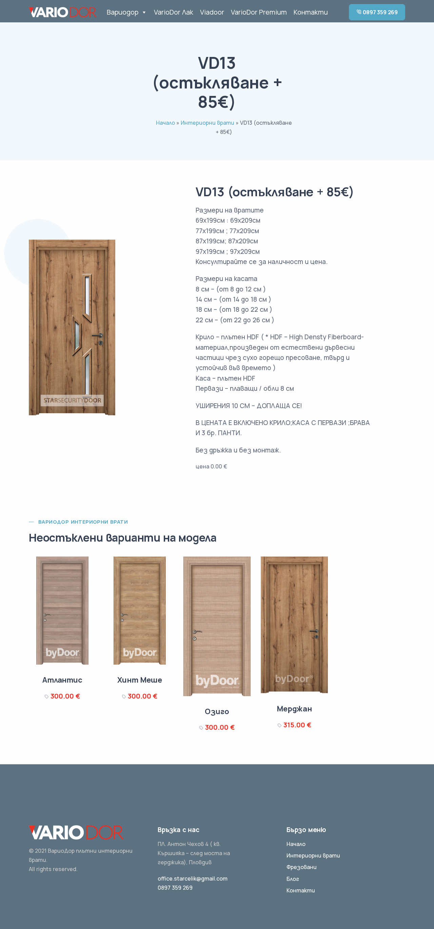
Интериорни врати (207, 122)
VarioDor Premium (259, 12)
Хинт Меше (139, 680)
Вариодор (122, 12)
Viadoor (212, 12)
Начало (165, 122)
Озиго (217, 711)
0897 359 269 (380, 12)
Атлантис (62, 680)
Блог (293, 879)
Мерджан (294, 709)
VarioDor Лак (173, 12)
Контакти (311, 12)
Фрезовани (302, 867)
